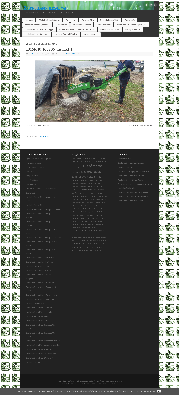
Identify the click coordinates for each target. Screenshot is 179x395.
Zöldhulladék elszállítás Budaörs (95, 203)
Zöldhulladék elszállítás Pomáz (96, 215)
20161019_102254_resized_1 (39, 125)
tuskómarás (93, 165)
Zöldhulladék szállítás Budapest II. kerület (43, 340)
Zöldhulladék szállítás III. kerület (39, 349)
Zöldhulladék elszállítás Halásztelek (83, 206)
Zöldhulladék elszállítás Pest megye (39, 29)
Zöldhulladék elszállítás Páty (80, 218)
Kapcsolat (29, 20)
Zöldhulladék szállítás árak (49, 20)
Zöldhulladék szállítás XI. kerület (39, 307)
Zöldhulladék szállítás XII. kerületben (41, 353)
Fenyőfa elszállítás (84, 158)
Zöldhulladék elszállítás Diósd (41, 44)
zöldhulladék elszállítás (86, 176)
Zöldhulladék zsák (104, 25)
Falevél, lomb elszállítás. (109, 29)
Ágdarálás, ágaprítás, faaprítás (37, 25)
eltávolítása (75, 158)
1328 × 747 (70, 54)
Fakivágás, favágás (133, 29)
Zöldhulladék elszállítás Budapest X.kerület (43, 237)
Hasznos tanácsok (90, 34)
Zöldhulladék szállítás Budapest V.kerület (43, 345)
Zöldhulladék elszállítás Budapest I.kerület (43, 209)
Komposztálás (61, 25)
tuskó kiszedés (98, 161)
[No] (176, 391)
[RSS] (155, 5)
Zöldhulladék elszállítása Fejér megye (131, 25)
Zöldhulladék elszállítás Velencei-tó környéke (76, 29)
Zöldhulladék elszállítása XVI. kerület (41, 299)
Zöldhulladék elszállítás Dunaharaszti (41, 257)
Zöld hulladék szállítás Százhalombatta (41, 188)
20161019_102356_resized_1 (139, 125)
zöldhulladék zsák (96, 250)
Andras (32, 54)
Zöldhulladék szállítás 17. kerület (39, 312)
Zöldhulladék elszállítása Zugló (130, 180)
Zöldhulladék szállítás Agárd (37, 316)
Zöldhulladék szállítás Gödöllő (92, 247)
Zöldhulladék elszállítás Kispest (131, 163)
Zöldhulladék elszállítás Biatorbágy (87, 199)
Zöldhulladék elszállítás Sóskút (38, 266)
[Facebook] (147, 5)
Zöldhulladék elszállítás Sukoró (38, 270)
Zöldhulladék (130, 20)
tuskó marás (77, 172)
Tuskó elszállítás (87, 20)
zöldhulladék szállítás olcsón (81, 250)
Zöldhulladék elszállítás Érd (88, 237)
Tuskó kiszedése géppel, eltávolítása (133, 171)
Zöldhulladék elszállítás (45, 8)
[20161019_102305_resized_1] (89, 90)
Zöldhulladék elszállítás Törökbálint (88, 230)
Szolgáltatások (32, 180)
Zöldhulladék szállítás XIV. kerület (39, 358)
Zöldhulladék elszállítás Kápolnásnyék (95, 209)
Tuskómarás (70, 20)
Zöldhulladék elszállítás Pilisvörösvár (133, 196)
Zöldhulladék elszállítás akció (66, 34)
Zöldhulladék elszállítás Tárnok (86, 227)
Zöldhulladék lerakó (99, 240)
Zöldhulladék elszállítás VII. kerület (40, 282)
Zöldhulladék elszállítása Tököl (81, 196)
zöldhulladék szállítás (83, 243)
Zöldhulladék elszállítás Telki (81, 224)
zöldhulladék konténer (85, 240)
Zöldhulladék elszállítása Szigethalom (90, 193)
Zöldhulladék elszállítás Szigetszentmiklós (93, 221)
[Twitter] (151, 5)
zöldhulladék (92, 172)
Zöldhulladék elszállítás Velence (82, 234)
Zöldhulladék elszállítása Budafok (82, 180)
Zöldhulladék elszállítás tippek (37, 34)
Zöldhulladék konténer (82, 25)
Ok (159, 391)
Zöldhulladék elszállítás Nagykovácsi (83, 212)
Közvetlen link (43, 136)
